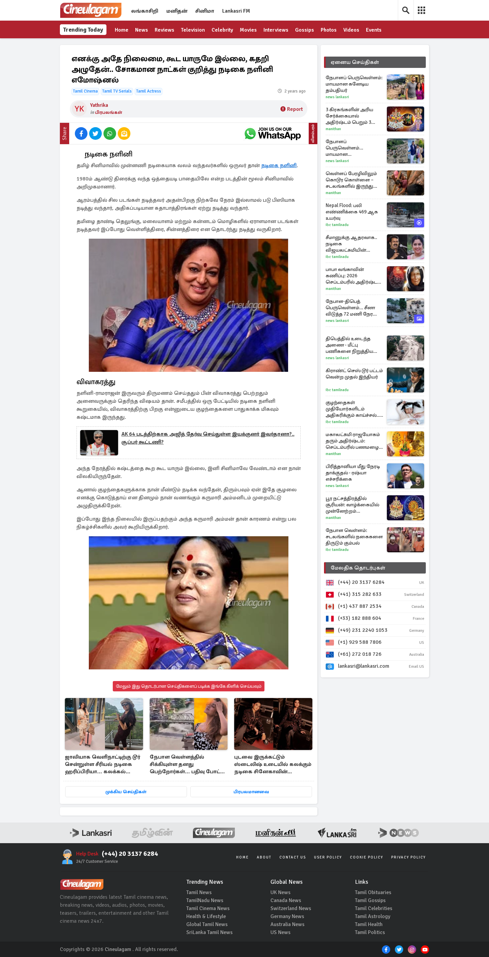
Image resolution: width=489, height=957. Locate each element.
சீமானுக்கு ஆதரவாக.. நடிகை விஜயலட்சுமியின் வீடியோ (351, 243)
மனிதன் (176, 11)
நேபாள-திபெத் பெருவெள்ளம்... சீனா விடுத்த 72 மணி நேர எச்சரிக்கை (350, 307)
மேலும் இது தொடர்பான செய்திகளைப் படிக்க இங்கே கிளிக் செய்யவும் (188, 686)
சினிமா (204, 11)
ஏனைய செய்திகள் (355, 62)
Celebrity (222, 30)
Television (193, 30)
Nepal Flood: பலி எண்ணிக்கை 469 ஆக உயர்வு (352, 211)
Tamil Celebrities (373, 908)
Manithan (333, 128)
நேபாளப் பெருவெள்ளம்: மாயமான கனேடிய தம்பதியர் (354, 84)
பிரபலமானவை (251, 792)
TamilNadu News (204, 900)
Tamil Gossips (370, 900)
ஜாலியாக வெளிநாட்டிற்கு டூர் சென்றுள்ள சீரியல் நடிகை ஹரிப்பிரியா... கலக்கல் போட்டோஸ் (102, 765)
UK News (280, 892)
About (264, 857)
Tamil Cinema (85, 91)
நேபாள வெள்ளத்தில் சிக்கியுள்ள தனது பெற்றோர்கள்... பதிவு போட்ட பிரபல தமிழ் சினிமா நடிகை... (188, 765)
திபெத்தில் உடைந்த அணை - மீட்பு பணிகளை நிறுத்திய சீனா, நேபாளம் (349, 345)
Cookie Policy (366, 857)
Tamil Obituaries (373, 892)
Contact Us (292, 857)
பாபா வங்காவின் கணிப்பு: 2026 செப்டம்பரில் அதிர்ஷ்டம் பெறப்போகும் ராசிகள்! (353, 275)
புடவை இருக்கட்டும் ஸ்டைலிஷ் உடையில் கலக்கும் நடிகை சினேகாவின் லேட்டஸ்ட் (272, 765)
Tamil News (199, 892)
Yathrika (99, 105)
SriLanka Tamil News (209, 932)
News (141, 30)
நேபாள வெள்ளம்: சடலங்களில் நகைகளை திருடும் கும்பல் (354, 536)
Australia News (287, 924)
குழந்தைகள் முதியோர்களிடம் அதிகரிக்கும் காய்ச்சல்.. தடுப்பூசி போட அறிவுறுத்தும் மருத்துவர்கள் (352, 408)
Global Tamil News (207, 924)
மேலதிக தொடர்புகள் (358, 568)
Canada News (285, 900)
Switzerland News (290, 908)
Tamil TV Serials (117, 91)
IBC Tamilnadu (337, 224)
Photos (329, 30)
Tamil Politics (370, 932)
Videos (351, 30)
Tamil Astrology (372, 916)
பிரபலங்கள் (108, 112)
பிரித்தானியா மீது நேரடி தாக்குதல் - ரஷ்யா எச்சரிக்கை (353, 472)
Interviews (275, 30)
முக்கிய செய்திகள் (125, 792)
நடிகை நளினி (279, 165)
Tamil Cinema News (208, 908)
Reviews (164, 30)
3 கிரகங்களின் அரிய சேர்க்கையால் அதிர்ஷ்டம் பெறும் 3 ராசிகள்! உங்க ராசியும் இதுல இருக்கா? (351, 116)
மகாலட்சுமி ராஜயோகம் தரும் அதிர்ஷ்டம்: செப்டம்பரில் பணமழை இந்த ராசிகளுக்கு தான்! (353, 440)
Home (121, 30)
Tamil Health (369, 924)
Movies (248, 30)
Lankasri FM (236, 11)
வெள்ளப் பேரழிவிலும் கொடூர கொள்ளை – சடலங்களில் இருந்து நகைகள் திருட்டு (351, 179)
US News (280, 932)
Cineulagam (118, 949)
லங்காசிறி (144, 11)
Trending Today (83, 29)
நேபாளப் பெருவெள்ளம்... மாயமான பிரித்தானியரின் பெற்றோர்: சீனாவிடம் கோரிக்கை (351, 147)
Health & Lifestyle (206, 916)
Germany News (287, 916)
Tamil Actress (148, 91)
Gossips (304, 30)
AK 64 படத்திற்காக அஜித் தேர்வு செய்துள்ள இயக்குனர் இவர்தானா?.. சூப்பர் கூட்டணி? (207, 438)
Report (295, 109)
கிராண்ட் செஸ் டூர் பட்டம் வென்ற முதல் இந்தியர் (354, 373)
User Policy (328, 857)
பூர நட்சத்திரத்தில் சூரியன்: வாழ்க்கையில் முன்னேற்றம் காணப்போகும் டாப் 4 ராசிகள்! (352, 504)
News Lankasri (337, 97)
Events (374, 30)
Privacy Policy (408, 857)
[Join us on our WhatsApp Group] (272, 133)
